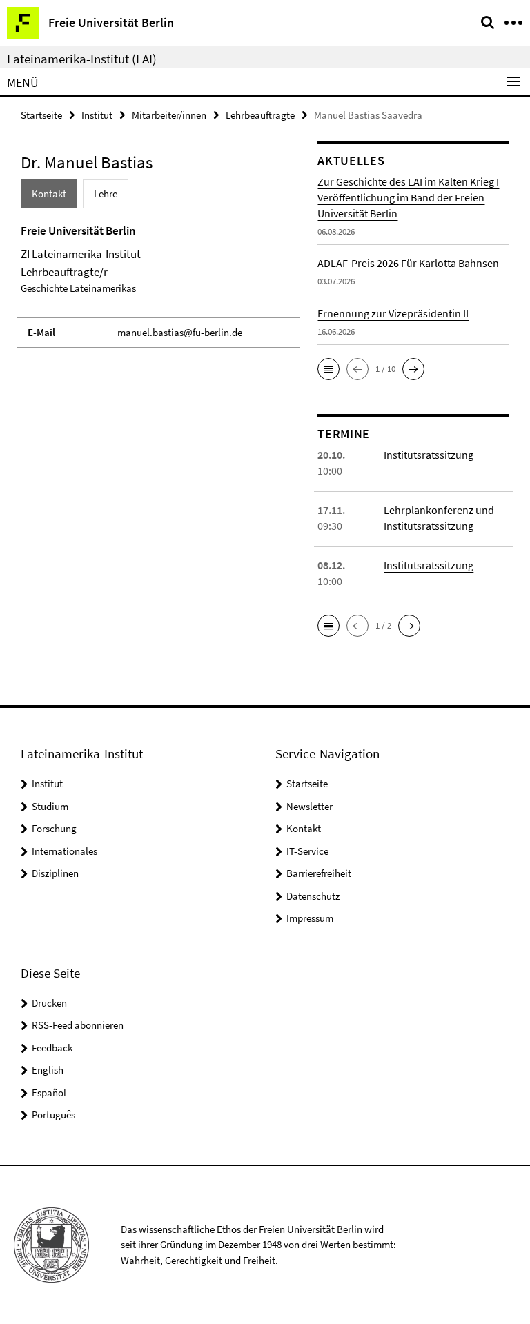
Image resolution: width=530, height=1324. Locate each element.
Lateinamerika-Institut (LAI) (82, 58)
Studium (50, 806)
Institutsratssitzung (428, 455)
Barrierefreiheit (318, 873)
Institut (96, 114)
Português (53, 1114)
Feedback (52, 1047)
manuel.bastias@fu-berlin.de (179, 332)
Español (49, 1092)
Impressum (309, 918)
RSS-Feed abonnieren (78, 1024)
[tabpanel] (159, 285)
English (47, 1069)
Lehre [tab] (105, 193)
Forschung (54, 828)
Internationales (64, 851)
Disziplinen (55, 873)
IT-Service (307, 851)
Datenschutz (313, 895)
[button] (328, 369)
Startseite (41, 114)
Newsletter (309, 806)
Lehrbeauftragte (260, 114)
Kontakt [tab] (49, 193)
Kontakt (303, 828)
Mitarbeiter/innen (169, 114)
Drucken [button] (49, 1002)
